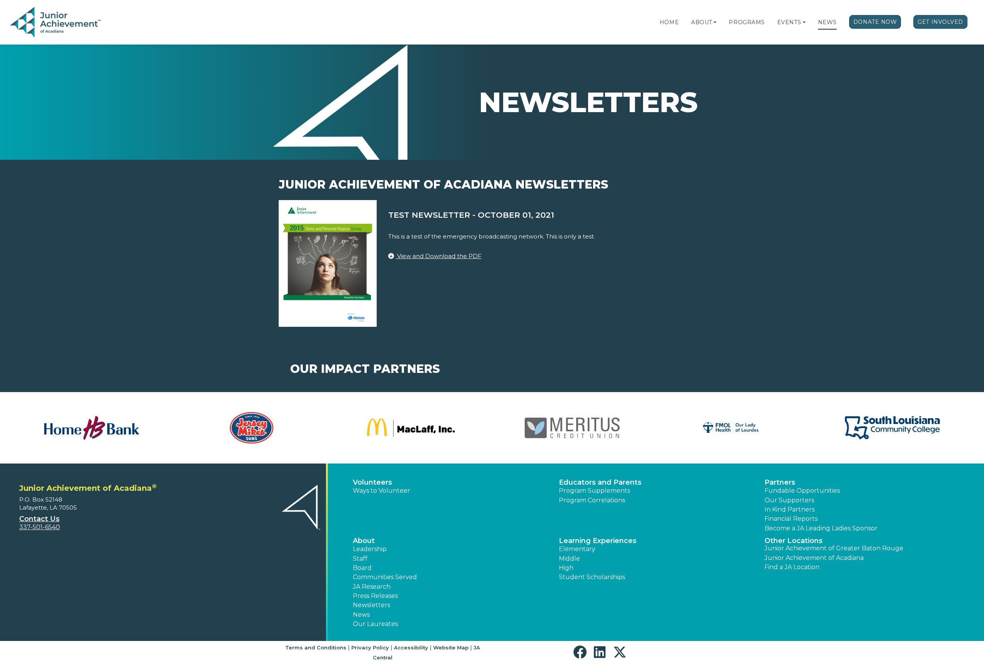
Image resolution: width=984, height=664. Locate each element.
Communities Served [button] (385, 577)
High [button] (566, 567)
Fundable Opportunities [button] (802, 490)
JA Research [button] (372, 586)
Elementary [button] (577, 549)
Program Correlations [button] (592, 500)
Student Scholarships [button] (592, 577)
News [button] (361, 614)
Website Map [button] (451, 647)
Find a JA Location (792, 567)
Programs (747, 22)
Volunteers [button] (372, 482)
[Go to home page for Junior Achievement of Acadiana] (56, 22)
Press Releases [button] (375, 595)
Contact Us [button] (39, 518)
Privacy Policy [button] (370, 647)
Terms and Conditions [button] (315, 647)
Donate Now (875, 21)
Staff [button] (360, 558)
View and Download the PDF (439, 256)
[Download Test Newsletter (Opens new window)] (328, 263)
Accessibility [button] (411, 647)
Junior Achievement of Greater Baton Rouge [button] (834, 548)
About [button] (364, 540)
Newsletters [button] (371, 605)
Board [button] (362, 567)
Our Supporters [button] (789, 500)
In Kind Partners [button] (789, 509)
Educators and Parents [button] (600, 482)
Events (789, 22)
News (827, 22)
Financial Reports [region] (791, 518)
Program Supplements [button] (594, 490)
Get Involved (940, 21)
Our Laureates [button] (375, 624)
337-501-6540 (39, 527)
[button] (714, 22)
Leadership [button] (370, 549)
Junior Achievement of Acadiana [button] (814, 557)
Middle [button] (569, 558)
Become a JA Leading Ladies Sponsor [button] (821, 528)
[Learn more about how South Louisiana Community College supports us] (95, 427)
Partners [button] (780, 482)
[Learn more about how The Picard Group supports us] (403, 427)
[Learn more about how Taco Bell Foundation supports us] (244, 427)
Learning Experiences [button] (598, 540)
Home (669, 22)
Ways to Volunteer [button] (381, 490)
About (701, 22)
